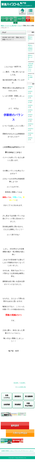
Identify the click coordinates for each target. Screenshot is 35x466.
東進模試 (18, 404)
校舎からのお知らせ (15, 20)
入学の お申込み (32, 19)
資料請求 (28, 19)
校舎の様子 (7, 19)
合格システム (7, 396)
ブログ (19, 19)
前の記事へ (16, 382)
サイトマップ (19, 450)
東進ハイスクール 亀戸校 (8, 25)
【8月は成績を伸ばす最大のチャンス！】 (30, 67)
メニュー (30, 13)
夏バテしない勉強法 (30, 77)
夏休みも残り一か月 (30, 57)
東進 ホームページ (22, 13)
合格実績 (7, 404)
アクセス (3, 19)
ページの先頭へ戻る (21, 387)
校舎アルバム (24, 19)
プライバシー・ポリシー (28, 450)
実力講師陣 (29, 396)
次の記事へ (22, 382)
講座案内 (18, 396)
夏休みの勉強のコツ (30, 38)
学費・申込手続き (29, 404)
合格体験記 (11, 19)
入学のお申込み (20, 433)
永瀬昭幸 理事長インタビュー (8, 450)
